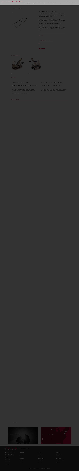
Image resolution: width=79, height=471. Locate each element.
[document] (39, 235)
